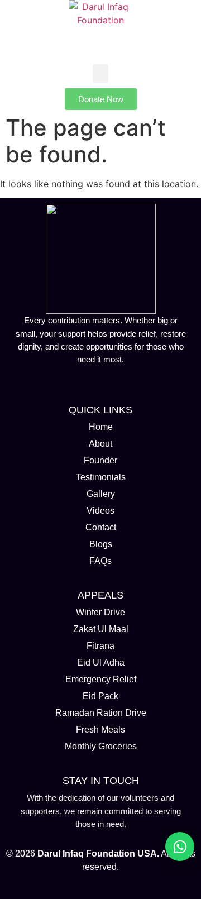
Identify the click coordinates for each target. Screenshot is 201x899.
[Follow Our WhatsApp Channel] (179, 846)
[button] (100, 73)
